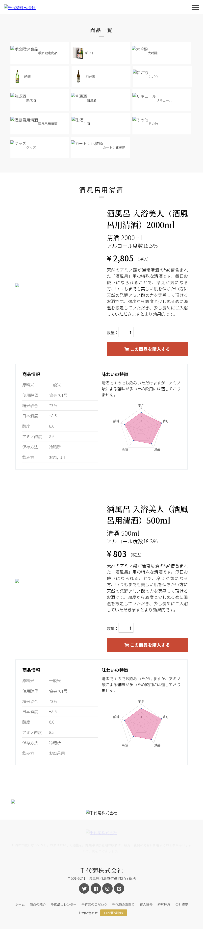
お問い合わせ (88, 912)
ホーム (20, 904)
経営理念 (163, 904)
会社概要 (181, 904)
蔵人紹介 (146, 904)
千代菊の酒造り (123, 904)
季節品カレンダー (63, 904)
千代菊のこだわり (94, 904)
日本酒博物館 (113, 912)
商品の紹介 (38, 904)
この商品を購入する (149, 349)
